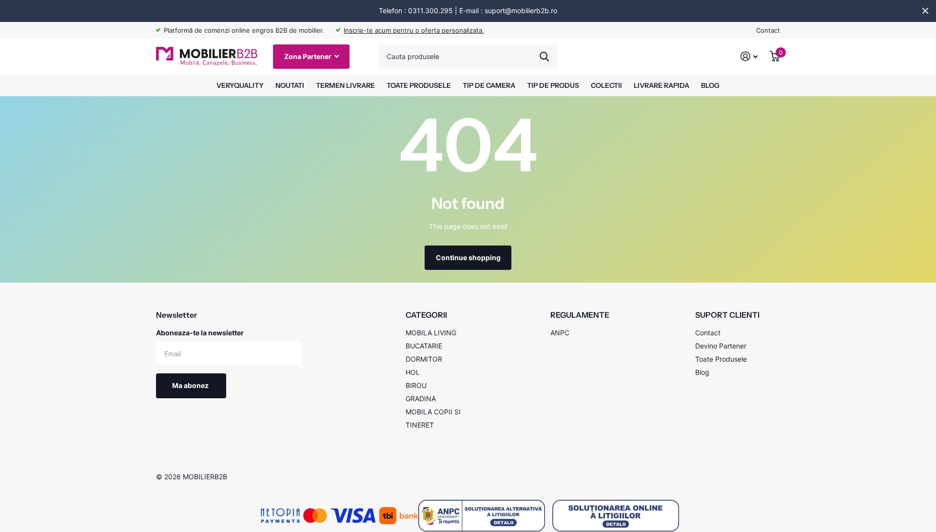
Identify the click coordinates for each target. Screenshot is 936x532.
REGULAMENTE (579, 315)
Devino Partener (720, 346)
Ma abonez (191, 385)
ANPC (559, 332)
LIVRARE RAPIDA (661, 85)
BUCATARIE (424, 346)
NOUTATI (289, 85)
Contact (768, 30)
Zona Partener (308, 56)
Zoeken (544, 56)
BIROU (416, 385)
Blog (702, 372)
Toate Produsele (721, 359)
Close (925, 10)
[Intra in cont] (749, 56)
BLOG (710, 85)
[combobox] (468, 56)
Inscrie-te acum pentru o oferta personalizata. (414, 30)
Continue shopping (468, 257)
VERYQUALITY (240, 85)
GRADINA (421, 398)
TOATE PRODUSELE (419, 85)
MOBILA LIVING (431, 332)
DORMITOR (424, 359)
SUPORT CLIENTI (727, 315)
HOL (413, 372)
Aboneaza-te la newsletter (200, 332)
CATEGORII (426, 315)
